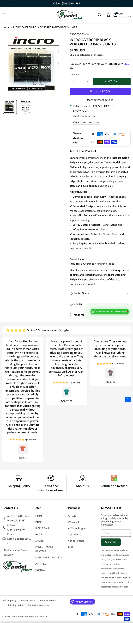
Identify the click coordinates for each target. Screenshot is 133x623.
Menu (39, 508)
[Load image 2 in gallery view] (25, 107)
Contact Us (10, 508)
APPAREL (40, 563)
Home (5, 27)
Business (74, 508)
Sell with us (74, 534)
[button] (6, 14)
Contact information (38, 605)
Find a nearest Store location (15, 552)
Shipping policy (15, 605)
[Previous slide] (13, 3)
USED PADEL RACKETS (49, 557)
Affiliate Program (77, 528)
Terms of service (48, 600)
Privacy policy (28, 600)
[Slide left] (5, 399)
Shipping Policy (19, 486)
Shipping (74, 54)
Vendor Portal (76, 540)
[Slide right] (128, 399)
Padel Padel (18, 616)
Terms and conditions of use (50, 488)
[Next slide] (119, 3)
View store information (86, 122)
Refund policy (9, 600)
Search (72, 516)
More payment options (100, 99)
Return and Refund (113, 486)
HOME (39, 516)
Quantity (74, 74)
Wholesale (74, 522)
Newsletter (111, 508)
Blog (70, 546)
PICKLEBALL (42, 528)
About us (82, 486)
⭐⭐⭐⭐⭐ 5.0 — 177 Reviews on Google (37, 330)
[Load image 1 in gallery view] (10, 107)
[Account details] (108, 14)
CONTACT (41, 569)
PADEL (39, 522)
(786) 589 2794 (71, 3)
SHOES (39, 540)
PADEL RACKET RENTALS (44, 549)
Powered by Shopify (36, 616)
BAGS (38, 534)
